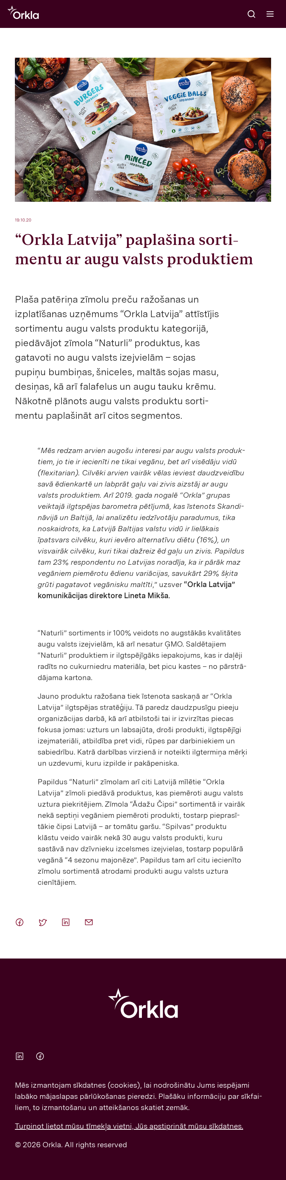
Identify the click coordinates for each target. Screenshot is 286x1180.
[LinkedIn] (67, 922)
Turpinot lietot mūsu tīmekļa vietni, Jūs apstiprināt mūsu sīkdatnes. (129, 1126)
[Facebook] (21, 922)
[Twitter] (44, 922)
